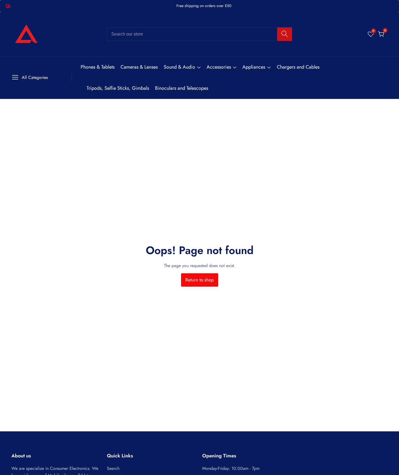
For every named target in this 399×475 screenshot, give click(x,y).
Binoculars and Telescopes (181, 88)
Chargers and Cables (298, 66)
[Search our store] (284, 34)
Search (113, 468)
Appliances (253, 66)
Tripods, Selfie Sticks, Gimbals (118, 88)
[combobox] (199, 34)
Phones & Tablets (98, 66)
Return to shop (199, 280)
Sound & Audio (179, 66)
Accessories (219, 66)
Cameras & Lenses (139, 66)
